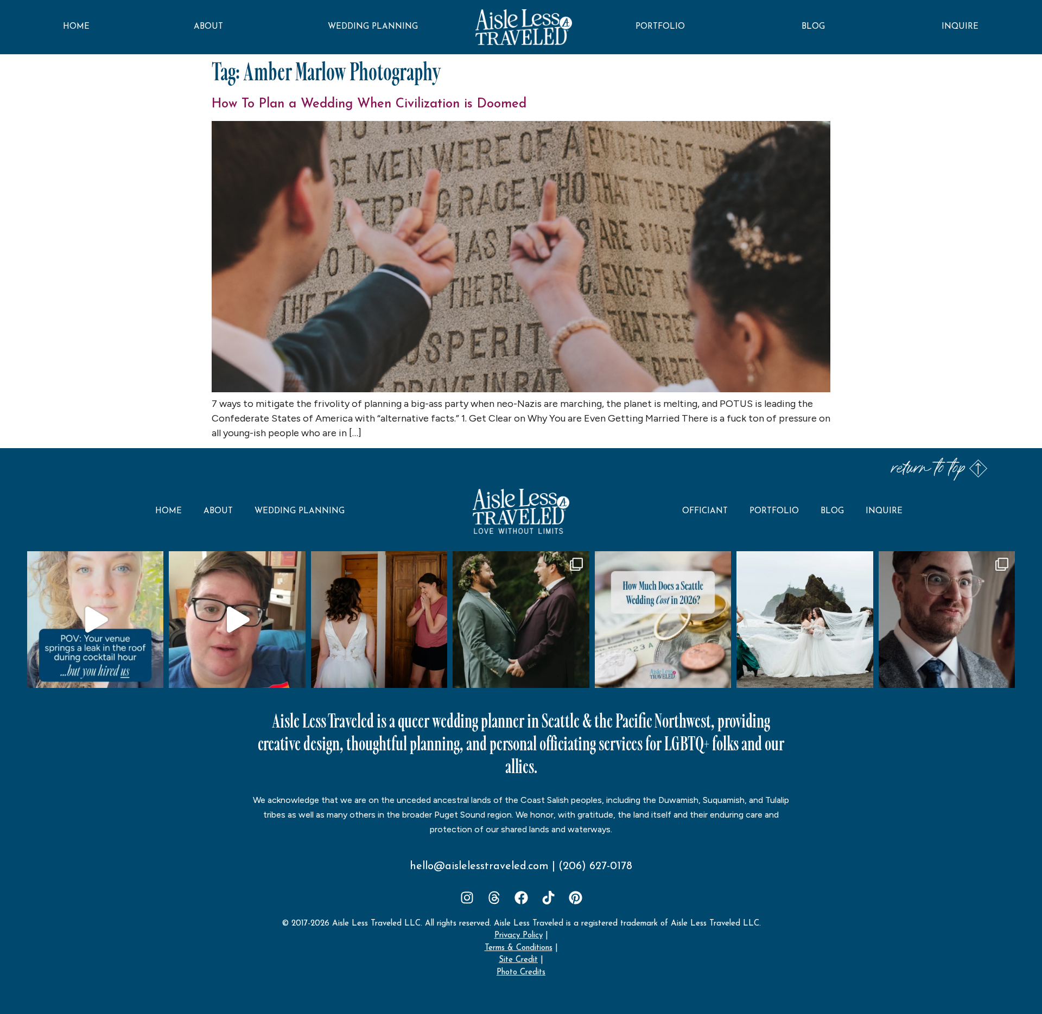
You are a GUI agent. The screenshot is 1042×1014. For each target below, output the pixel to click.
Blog (813, 27)
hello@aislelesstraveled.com (479, 866)
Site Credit (518, 960)
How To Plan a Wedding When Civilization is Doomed (369, 104)
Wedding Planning (373, 27)
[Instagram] (467, 897)
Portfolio (660, 27)
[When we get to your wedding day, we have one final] (379, 619)
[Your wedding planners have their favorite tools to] (804, 619)
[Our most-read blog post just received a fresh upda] (663, 619)
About (208, 27)
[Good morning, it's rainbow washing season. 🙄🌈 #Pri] (237, 619)
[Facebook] (521, 897)
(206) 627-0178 (595, 866)
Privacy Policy (518, 936)
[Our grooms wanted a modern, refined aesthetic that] (521, 619)
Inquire (960, 27)
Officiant (705, 511)
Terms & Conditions (518, 948)
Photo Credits (521, 972)
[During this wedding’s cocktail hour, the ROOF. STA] (95, 619)
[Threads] (494, 897)
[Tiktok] (548, 897)
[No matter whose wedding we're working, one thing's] (947, 619)
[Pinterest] (575, 897)
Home (76, 27)
